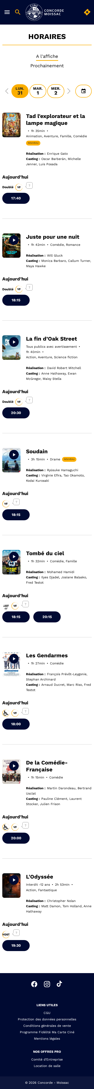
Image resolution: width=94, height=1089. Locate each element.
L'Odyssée (39, 876)
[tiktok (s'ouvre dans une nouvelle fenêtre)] (59, 984)
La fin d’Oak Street (51, 339)
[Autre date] (83, 91)
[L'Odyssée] (11, 885)
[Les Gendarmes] (11, 664)
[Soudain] (11, 460)
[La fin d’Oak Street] (11, 347)
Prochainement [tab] (47, 65)
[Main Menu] (7, 12)
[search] (17, 12)
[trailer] (14, 240)
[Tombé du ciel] (11, 562)
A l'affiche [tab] (47, 56)
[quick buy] (87, 12)
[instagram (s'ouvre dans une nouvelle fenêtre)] (47, 984)
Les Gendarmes (47, 655)
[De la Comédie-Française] (11, 771)
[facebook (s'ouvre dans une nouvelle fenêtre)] (34, 984)
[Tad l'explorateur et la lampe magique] (11, 125)
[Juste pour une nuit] (11, 245)
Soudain (37, 451)
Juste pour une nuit (52, 237)
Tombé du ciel (45, 553)
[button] (6, 91)
